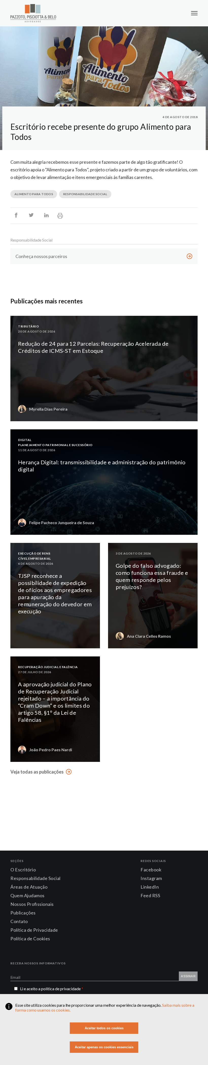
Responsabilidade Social (31, 239)
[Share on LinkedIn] (46, 216)
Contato (19, 921)
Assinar (188, 976)
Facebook (151, 869)
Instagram (151, 878)
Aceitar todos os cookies (104, 1028)
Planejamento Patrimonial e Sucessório (55, 445)
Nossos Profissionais (32, 904)
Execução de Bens (34, 553)
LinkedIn (150, 887)
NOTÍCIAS (95, 641)
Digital (24, 440)
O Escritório (23, 869)
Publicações (23, 912)
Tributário (28, 326)
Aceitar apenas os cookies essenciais (104, 1047)
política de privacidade (62, 988)
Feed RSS (150, 895)
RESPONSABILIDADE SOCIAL (85, 194)
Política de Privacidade (34, 930)
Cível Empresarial (34, 558)
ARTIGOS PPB (190, 414)
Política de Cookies (30, 938)
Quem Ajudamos (27, 895)
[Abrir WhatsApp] (195, 1052)
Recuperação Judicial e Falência (48, 667)
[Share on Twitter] (31, 216)
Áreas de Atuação (28, 887)
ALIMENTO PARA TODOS (33, 194)
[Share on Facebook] (16, 216)
